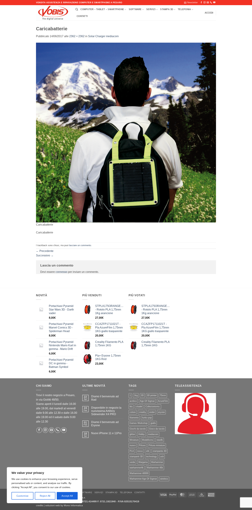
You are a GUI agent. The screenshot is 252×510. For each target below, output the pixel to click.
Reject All (45, 495)
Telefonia (184, 9)
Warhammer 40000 (139, 473)
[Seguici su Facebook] (201, 2)
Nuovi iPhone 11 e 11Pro (106, 433)
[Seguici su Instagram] (204, 2)
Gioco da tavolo (157, 428)
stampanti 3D (136, 456)
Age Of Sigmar (147, 401)
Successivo (44, 255)
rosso (140, 451)
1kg (136, 395)
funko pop (147, 417)
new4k (160, 440)
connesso (61, 271)
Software (135, 9)
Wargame (143, 462)
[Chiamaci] (211, 2)
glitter (132, 434)
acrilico (133, 401)
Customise (22, 495)
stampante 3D (159, 451)
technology (151, 456)
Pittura (142, 445)
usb (162, 456)
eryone (161, 412)
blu (131, 406)
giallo (153, 423)
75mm (163, 395)
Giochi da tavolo (138, 428)
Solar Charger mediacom (103, 36)
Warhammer (157, 462)
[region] (44, 485)
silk (147, 451)
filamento (134, 417)
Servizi (150, 9)
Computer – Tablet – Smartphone (102, 9)
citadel (139, 406)
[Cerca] (76, 9)
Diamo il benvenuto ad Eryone (105, 424)
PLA (132, 451)
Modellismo (147, 440)
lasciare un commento (80, 245)
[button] (191, 2)
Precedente (44, 251)
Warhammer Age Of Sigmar (143, 478)
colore (133, 412)
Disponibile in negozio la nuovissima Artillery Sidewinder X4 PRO (106, 411)
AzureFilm (163, 401)
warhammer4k (136, 467)
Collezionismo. (153, 406)
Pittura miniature (157, 445)
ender (152, 412)
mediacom (153, 434)
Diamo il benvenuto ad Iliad (105, 398)
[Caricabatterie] (126, 132)
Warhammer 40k (155, 467)
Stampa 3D (166, 9)
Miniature (134, 440)
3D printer (152, 395)
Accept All (67, 495)
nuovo (133, 445)
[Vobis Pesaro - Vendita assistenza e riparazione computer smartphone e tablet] (53, 13)
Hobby (141, 434)
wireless (164, 478)
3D (142, 395)
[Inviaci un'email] (208, 2)
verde (132, 462)
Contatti (82, 16)
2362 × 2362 (77, 36)
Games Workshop (138, 423)
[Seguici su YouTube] (214, 2)
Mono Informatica (73, 505)
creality (142, 412)
